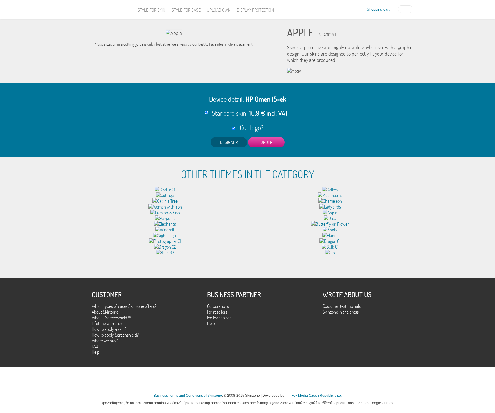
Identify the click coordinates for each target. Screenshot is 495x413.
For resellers (217, 312)
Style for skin (151, 10)
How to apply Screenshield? (115, 335)
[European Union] (405, 8)
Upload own (219, 10)
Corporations (218, 306)
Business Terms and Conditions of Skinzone (188, 396)
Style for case (186, 10)
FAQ (95, 346)
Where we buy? (105, 340)
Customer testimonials (342, 306)
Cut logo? (250, 127)
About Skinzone (105, 312)
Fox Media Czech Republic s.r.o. (317, 396)
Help (95, 352)
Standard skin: (250, 113)
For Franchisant (220, 317)
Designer (229, 142)
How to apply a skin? (109, 329)
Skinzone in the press (341, 312)
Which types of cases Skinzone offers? (124, 306)
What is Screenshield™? (112, 317)
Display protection (255, 10)
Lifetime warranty (107, 323)
